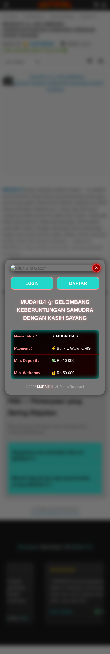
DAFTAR (78, 283)
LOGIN (32, 283)
